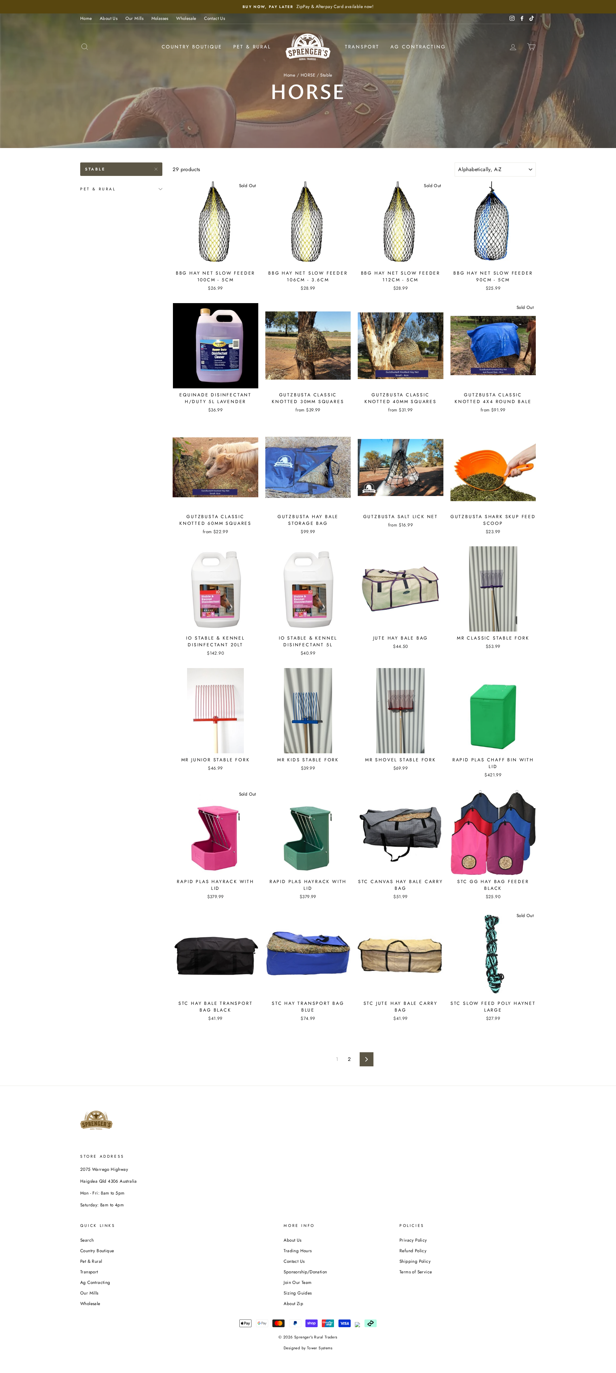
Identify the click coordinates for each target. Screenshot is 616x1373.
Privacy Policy (413, 1240)
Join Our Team (298, 1282)
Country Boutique (192, 46)
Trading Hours (298, 1250)
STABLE (95, 169)
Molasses (159, 18)
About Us (108, 18)
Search (87, 1240)
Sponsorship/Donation (305, 1272)
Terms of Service (415, 1272)
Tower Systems (319, 1348)
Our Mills (134, 18)
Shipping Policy (415, 1261)
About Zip (293, 1303)
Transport (362, 46)
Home (86, 18)
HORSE (308, 75)
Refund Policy (412, 1250)
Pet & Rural (252, 46)
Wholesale (186, 18)
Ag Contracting (418, 46)
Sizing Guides (298, 1293)
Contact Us (214, 18)
